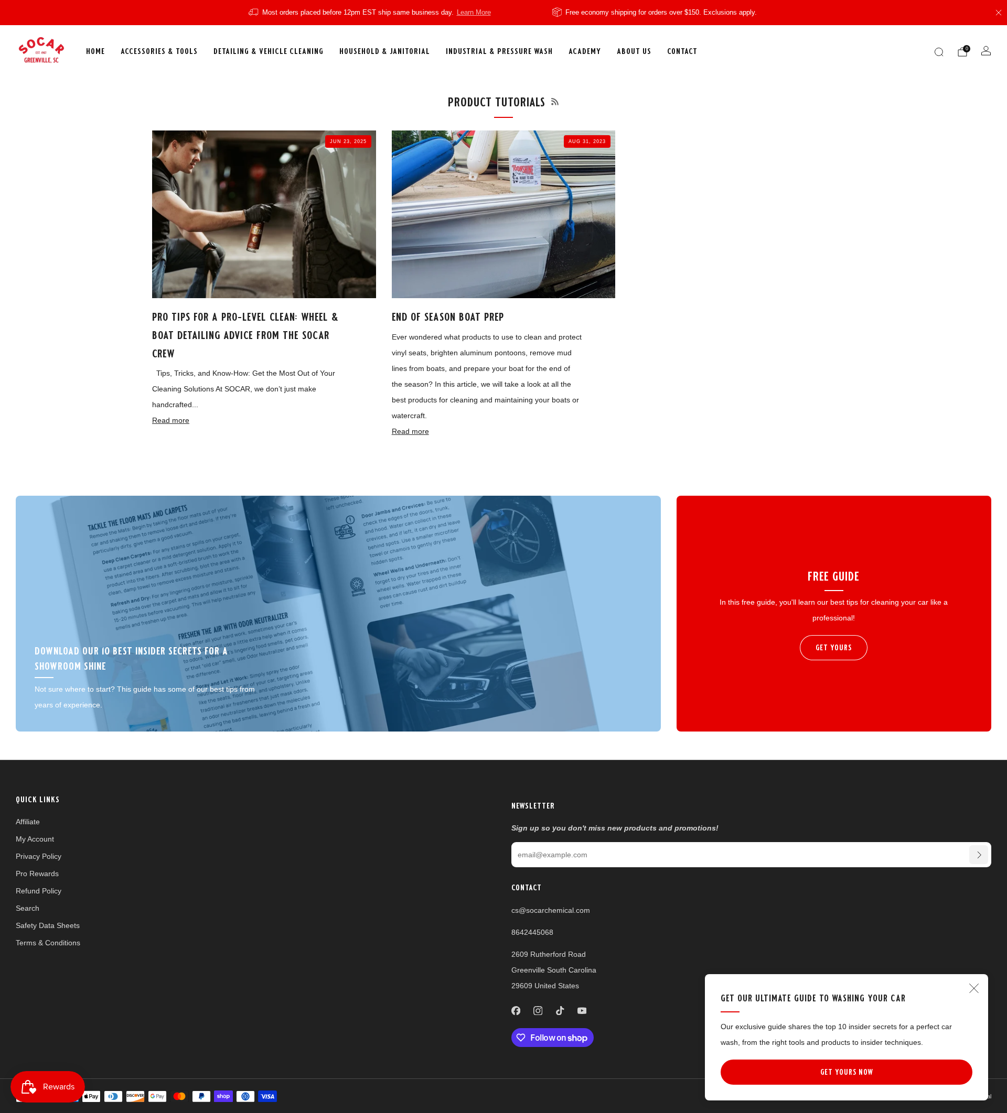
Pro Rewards (37, 873)
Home (95, 51)
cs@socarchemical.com (550, 910)
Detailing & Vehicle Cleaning (268, 51)
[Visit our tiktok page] (560, 1011)
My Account (35, 839)
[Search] (939, 52)
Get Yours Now (846, 1072)
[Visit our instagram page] (538, 1011)
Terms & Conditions (48, 943)
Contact (682, 51)
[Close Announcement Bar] (998, 12)
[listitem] (370, 12)
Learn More (474, 12)
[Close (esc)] (974, 988)
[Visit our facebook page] (516, 1011)
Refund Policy (38, 891)
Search (27, 908)
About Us (634, 51)
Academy (585, 51)
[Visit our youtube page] (582, 1011)
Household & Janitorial (384, 51)
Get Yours (834, 647)
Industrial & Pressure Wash (499, 51)
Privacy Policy (38, 856)
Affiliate (28, 821)
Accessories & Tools (159, 51)
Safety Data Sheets (48, 925)
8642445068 (532, 932)
